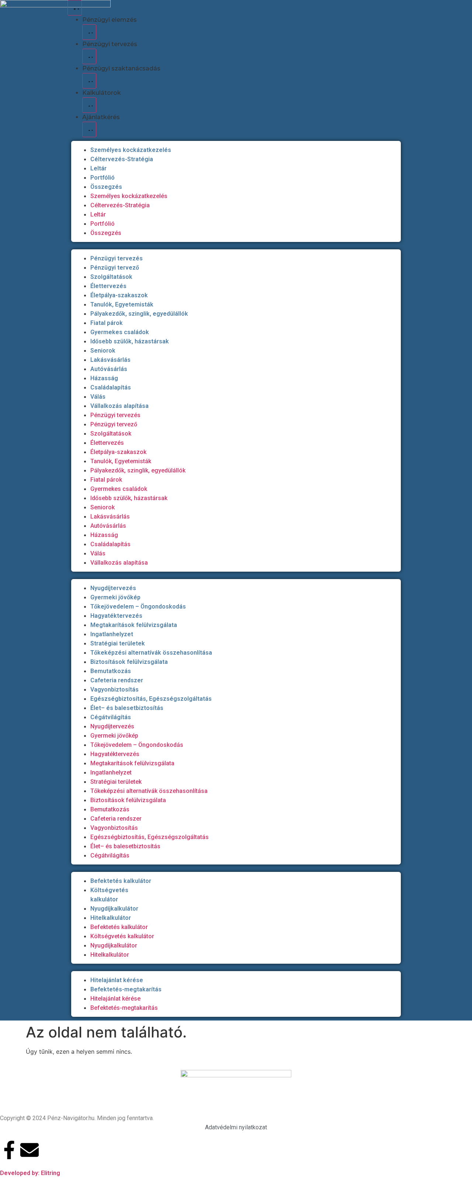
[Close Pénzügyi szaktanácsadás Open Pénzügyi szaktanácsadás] (89, 81)
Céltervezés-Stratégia (121, 159)
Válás (97, 396)
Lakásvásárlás (110, 359)
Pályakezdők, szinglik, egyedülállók (139, 313)
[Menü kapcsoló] (74, 7)
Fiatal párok (106, 322)
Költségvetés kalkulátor (122, 936)
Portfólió (102, 177)
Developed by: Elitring (30, 1173)
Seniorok (102, 350)
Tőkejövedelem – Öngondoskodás (138, 606)
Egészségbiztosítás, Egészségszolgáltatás (151, 698)
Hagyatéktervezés (116, 615)
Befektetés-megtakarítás (126, 989)
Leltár (98, 168)
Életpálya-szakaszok (119, 295)
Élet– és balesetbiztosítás (126, 707)
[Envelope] (29, 1150)
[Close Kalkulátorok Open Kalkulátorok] (89, 105)
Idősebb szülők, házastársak (129, 341)
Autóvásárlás (108, 369)
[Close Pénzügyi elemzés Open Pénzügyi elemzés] (89, 32)
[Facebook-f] (9, 1150)
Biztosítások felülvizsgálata (129, 661)
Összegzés (106, 186)
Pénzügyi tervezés (116, 258)
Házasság (104, 378)
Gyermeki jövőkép (115, 597)
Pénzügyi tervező (114, 267)
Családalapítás (110, 387)
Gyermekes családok (119, 332)
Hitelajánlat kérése (116, 980)
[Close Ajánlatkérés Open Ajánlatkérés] (89, 129)
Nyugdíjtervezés (113, 588)
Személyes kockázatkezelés (130, 149)
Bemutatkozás (110, 671)
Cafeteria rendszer (116, 680)
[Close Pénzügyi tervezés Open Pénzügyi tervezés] (89, 56)
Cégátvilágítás (110, 717)
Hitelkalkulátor (110, 917)
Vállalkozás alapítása (119, 405)
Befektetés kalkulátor (120, 880)
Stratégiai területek (117, 643)
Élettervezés (108, 286)
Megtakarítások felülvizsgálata (133, 624)
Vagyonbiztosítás (114, 689)
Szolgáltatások (111, 276)
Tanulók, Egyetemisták (121, 304)
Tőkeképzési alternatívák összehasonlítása (151, 652)
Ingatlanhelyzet (111, 634)
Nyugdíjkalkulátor (114, 908)
